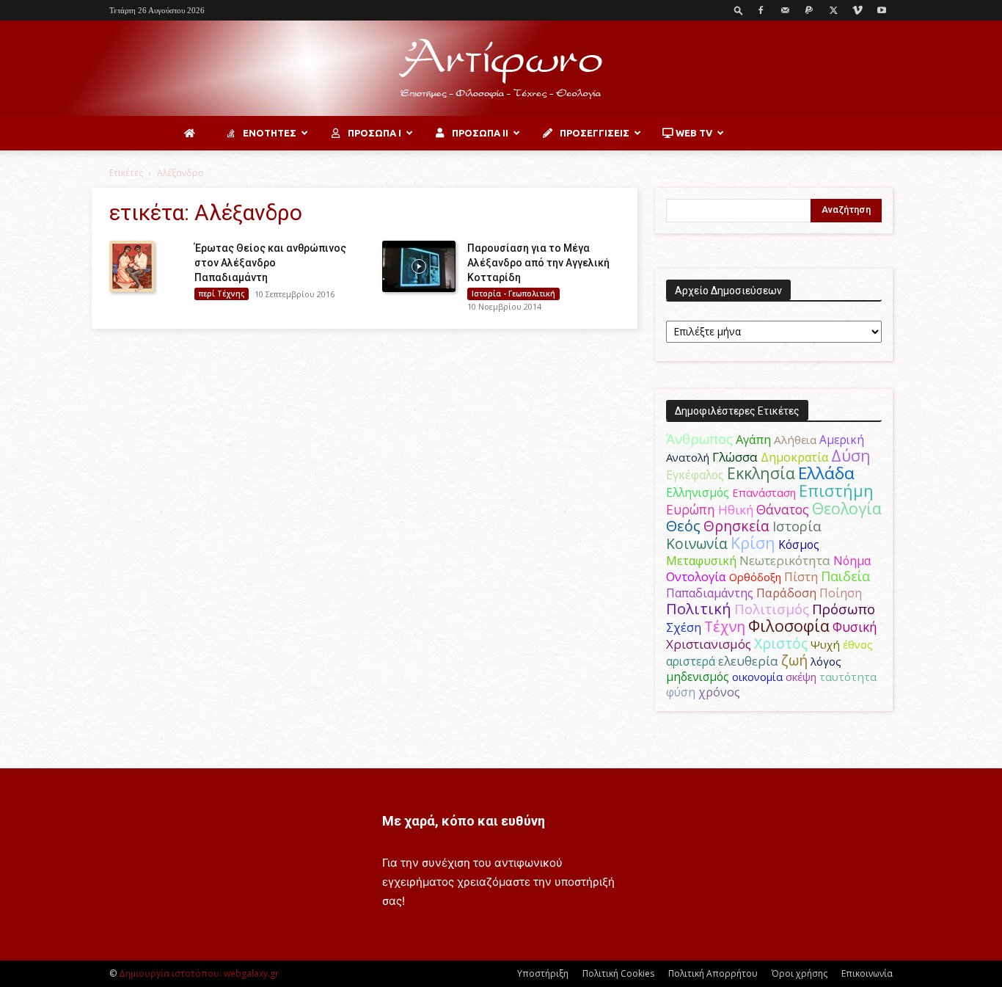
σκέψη (801, 676)
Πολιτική (698, 609)
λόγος (826, 661)
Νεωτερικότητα (784, 560)
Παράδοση (786, 592)
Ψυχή (825, 644)
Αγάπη (753, 439)
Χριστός (781, 643)
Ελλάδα (826, 473)
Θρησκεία (736, 526)
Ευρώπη (690, 509)
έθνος (858, 644)
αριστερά (690, 661)
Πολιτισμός (771, 609)
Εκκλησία (761, 473)
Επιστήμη (836, 490)
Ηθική (735, 509)
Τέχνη (724, 626)
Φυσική (855, 626)
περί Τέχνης (221, 293)
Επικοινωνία (867, 973)
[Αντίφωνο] (501, 69)
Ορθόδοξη (755, 576)
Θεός (683, 526)
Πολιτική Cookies (618, 973)
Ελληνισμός (697, 492)
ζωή (794, 660)
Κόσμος (798, 544)
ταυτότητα (848, 676)
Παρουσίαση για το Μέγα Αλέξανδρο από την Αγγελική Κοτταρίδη (538, 262)
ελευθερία (748, 660)
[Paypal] (809, 10)
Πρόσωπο (843, 609)
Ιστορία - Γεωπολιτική (513, 293)
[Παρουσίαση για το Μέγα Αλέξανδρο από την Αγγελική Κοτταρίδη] (419, 266)
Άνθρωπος (699, 438)
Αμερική (841, 439)
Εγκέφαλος (695, 475)
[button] (739, 9)
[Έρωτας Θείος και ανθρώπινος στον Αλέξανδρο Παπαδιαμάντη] (131, 266)
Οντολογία (696, 577)
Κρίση (753, 542)
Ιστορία (797, 526)
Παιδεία (845, 576)
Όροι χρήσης (799, 973)
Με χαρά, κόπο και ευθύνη (463, 820)
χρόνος (719, 692)
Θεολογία (847, 508)
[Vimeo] (857, 10)
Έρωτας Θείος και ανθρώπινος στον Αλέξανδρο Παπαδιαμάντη (270, 262)
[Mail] (785, 10)
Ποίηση (840, 593)
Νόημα (852, 561)
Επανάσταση (764, 492)
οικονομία (757, 676)
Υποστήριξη (542, 973)
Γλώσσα (735, 456)
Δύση (851, 455)
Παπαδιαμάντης (709, 593)
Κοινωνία (697, 543)
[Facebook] (761, 10)
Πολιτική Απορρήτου (713, 973)
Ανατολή (687, 457)
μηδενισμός (697, 677)
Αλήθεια (795, 439)
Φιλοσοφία (789, 625)
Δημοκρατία (794, 457)
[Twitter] (833, 10)
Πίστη (801, 577)
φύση (680, 692)
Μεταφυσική (701, 561)
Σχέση (683, 627)
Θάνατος (782, 509)
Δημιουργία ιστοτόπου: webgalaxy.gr (199, 973)
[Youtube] (882, 10)
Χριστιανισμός (708, 643)
